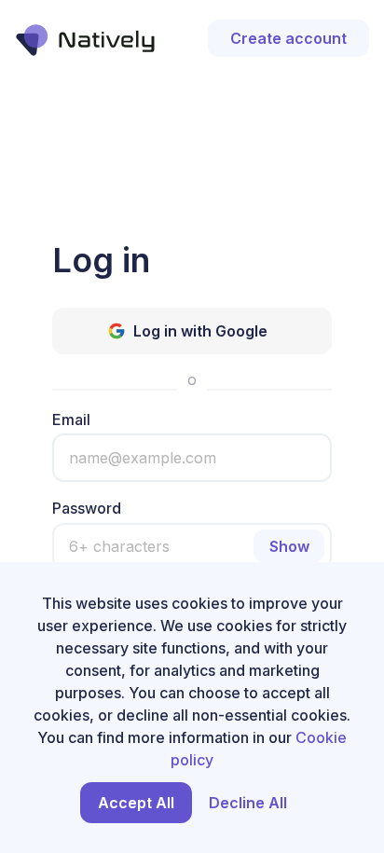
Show (289, 546)
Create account (288, 38)
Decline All (248, 802)
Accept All (136, 802)
